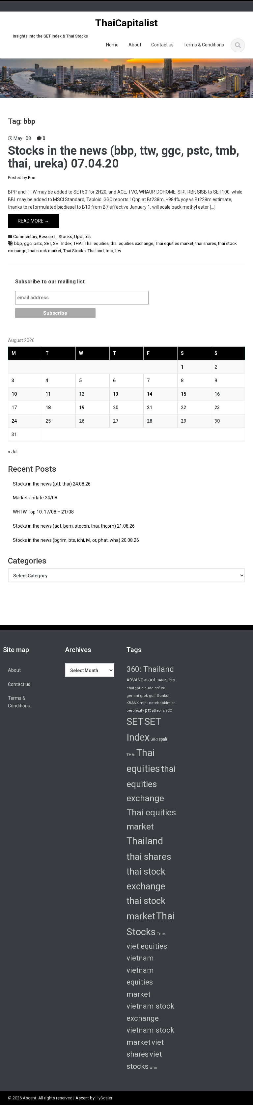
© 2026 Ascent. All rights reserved (40, 1097)
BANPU (162, 680)
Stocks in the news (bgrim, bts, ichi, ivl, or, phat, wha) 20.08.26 (76, 540)
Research (48, 236)
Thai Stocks (74, 250)
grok (144, 696)
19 (81, 407)
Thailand (96, 250)
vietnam (140, 958)
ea (163, 688)
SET (47, 243)
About (134, 44)
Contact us (162, 44)
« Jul (12, 451)
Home (112, 44)
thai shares (205, 243)
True (161, 934)
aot (151, 680)
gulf (152, 695)
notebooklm (160, 703)
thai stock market (44, 250)
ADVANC (134, 679)
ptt (148, 710)
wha (153, 1067)
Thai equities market (174, 243)
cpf (157, 688)
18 (48, 407)
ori (174, 703)
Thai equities (97, 243)
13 (115, 394)
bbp (18, 243)
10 (14, 394)
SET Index (62, 243)
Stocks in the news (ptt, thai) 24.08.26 (52, 484)
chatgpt (133, 688)
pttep (156, 710)
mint (144, 703)
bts (172, 680)
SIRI (154, 739)
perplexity (135, 710)
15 (183, 394)
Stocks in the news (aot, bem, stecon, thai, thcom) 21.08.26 (74, 526)
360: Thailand (150, 669)
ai (145, 680)
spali (163, 739)
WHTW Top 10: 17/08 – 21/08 (43, 511)
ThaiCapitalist (126, 23)
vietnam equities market (140, 982)
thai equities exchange (132, 243)
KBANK (132, 702)
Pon (31, 177)
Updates (82, 236)
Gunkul (163, 695)
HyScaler (104, 1097)
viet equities (146, 946)
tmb (109, 250)
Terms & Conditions (203, 44)
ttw (118, 250)
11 (48, 394)
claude (147, 688)
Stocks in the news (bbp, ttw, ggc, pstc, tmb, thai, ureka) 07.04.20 (123, 157)
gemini (132, 696)
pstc (38, 243)
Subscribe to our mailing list (50, 281)
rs (163, 710)
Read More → (33, 221)
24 (14, 421)
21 (149, 407)
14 (149, 394)
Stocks (65, 236)
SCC (169, 710)
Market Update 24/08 (35, 497)
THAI (78, 243)
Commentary (25, 236)
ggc (28, 243)
